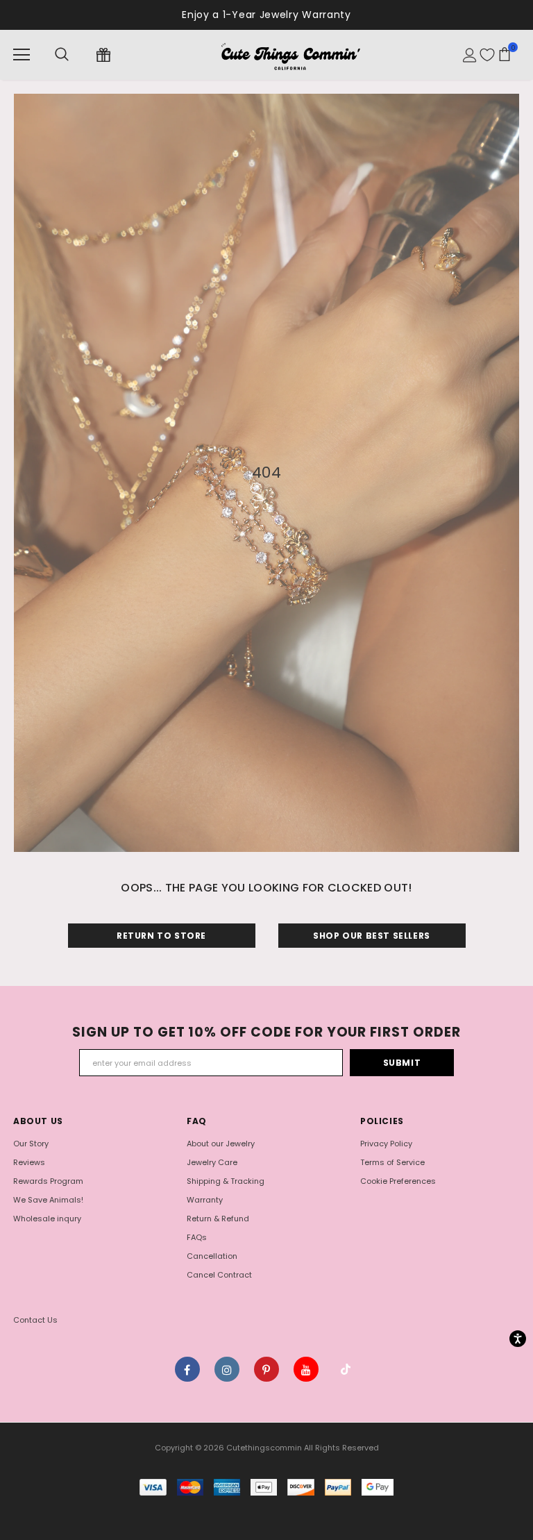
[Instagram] (226, 1369)
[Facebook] (187, 1369)
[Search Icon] (62, 55)
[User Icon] (470, 55)
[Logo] (290, 54)
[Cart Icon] (504, 54)
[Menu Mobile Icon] (21, 55)
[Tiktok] (345, 1369)
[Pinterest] (266, 1369)
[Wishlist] (487, 55)
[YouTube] (306, 1369)
